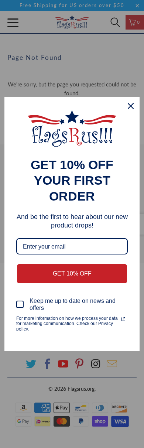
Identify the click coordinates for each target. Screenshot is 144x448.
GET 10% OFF (72, 273)
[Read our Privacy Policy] (123, 319)
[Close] (131, 106)
